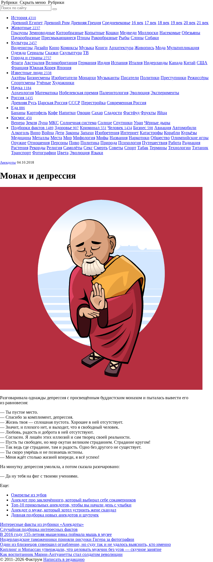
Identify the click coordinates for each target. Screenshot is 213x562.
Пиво (74, 142)
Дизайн (41, 47)
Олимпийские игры (190, 137)
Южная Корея (42, 67)
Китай (190, 62)
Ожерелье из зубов (29, 495)
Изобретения (107, 132)
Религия (54, 147)
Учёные (43, 82)
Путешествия (154, 142)
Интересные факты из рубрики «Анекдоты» (42, 524)
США (202, 62)
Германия (87, 62)
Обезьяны (191, 32)
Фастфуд (131, 112)
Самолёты (72, 147)
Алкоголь (20, 132)
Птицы (83, 37)
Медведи (128, 32)
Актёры (18, 77)
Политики (149, 77)
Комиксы (69, 47)
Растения (19, 147)
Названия (119, 137)
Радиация (191, 142)
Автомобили (184, 127)
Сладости (113, 112)
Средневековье (116, 22)
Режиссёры (198, 77)
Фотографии (44, 152)
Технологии (179, 147)
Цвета (63, 152)
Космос (21, 117)
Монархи (87, 77)
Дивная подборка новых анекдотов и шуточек (55, 515)
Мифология (84, 137)
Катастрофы (151, 132)
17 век (150, 22)
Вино (35, 132)
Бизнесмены (38, 77)
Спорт (130, 147)
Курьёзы (189, 132)
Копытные (95, 32)
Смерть (101, 147)
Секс (88, 147)
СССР (74, 102)
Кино (54, 47)
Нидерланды (156, 62)
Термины (158, 147)
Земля (31, 122)
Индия (103, 62)
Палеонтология (113, 92)
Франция (19, 67)
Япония (64, 67)
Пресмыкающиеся (58, 37)
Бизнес (143, 127)
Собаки (152, 37)
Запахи (87, 132)
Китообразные (69, 32)
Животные (25, 27)
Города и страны (31, 57)
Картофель (37, 112)
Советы (116, 147)
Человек (120, 127)
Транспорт (21, 152)
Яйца (162, 112)
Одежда (18, 52)
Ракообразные (104, 37)
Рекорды (37, 147)
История (23, 17)
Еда (18, 107)
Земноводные (42, 32)
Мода (160, 47)
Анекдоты (8, 162)
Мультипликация (183, 47)
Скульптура (71, 52)
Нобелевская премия (78, 92)
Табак (142, 147)
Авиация (162, 127)
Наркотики (139, 137)
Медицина (21, 137)
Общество (160, 137)
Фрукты (148, 112)
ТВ (86, 52)
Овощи (83, 112)
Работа (174, 142)
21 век (203, 22)
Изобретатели (64, 77)
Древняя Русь (24, 102)
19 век (176, 22)
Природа (108, 142)
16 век (137, 22)
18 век (163, 22)
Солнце (105, 122)
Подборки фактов (32, 127)
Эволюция (139, 92)
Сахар (97, 112)
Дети (59, 132)
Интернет (129, 132)
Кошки (112, 32)
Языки (97, 152)
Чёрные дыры (157, 122)
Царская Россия (52, 102)
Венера (18, 122)
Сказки (52, 52)
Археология (22, 92)
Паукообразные (25, 37)
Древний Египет (27, 22)
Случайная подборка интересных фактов (39, 529)
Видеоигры (22, 47)
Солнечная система (78, 122)
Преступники (173, 77)
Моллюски (148, 32)
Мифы (102, 137)
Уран (138, 122)
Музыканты (108, 77)
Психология (129, 142)
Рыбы (124, 37)
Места (56, 137)
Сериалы (35, 52)
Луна (43, 122)
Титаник (200, 147)
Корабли (172, 132)
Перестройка (93, 102)
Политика (89, 142)
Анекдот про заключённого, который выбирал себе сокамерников (73, 500)
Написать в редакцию (64, 559)
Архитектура (121, 47)
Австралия (34, 62)
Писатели (130, 77)
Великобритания (61, 62)
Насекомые (170, 32)
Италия (136, 62)
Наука (21, 87)
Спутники (123, 122)
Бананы (18, 112)
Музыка (86, 47)
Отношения (38, 142)
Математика (46, 92)
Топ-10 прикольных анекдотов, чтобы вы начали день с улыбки (71, 505)
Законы (72, 132)
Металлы (40, 137)
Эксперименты (165, 92)
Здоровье (67, 127)
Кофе (53, 112)
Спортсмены (23, 82)
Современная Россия (126, 102)
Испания (119, 62)
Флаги (17, 62)
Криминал (93, 127)
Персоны (59, 142)
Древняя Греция (86, 22)
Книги (101, 47)
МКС (54, 122)
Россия (22, 97)
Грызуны (19, 32)
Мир (67, 137)
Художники (63, 82)
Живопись (144, 47)
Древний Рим (57, 22)
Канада (175, 62)
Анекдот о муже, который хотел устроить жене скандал (63, 510)
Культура (24, 42)
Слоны (137, 37)
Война (48, 132)
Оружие (18, 142)
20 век (190, 22)
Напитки (67, 112)
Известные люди (31, 72)
